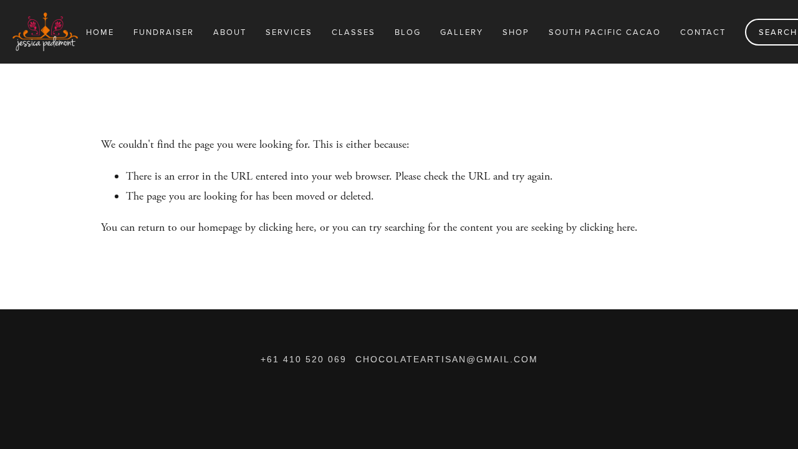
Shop (515, 31)
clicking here (286, 227)
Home (100, 31)
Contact (703, 31)
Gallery (461, 31)
